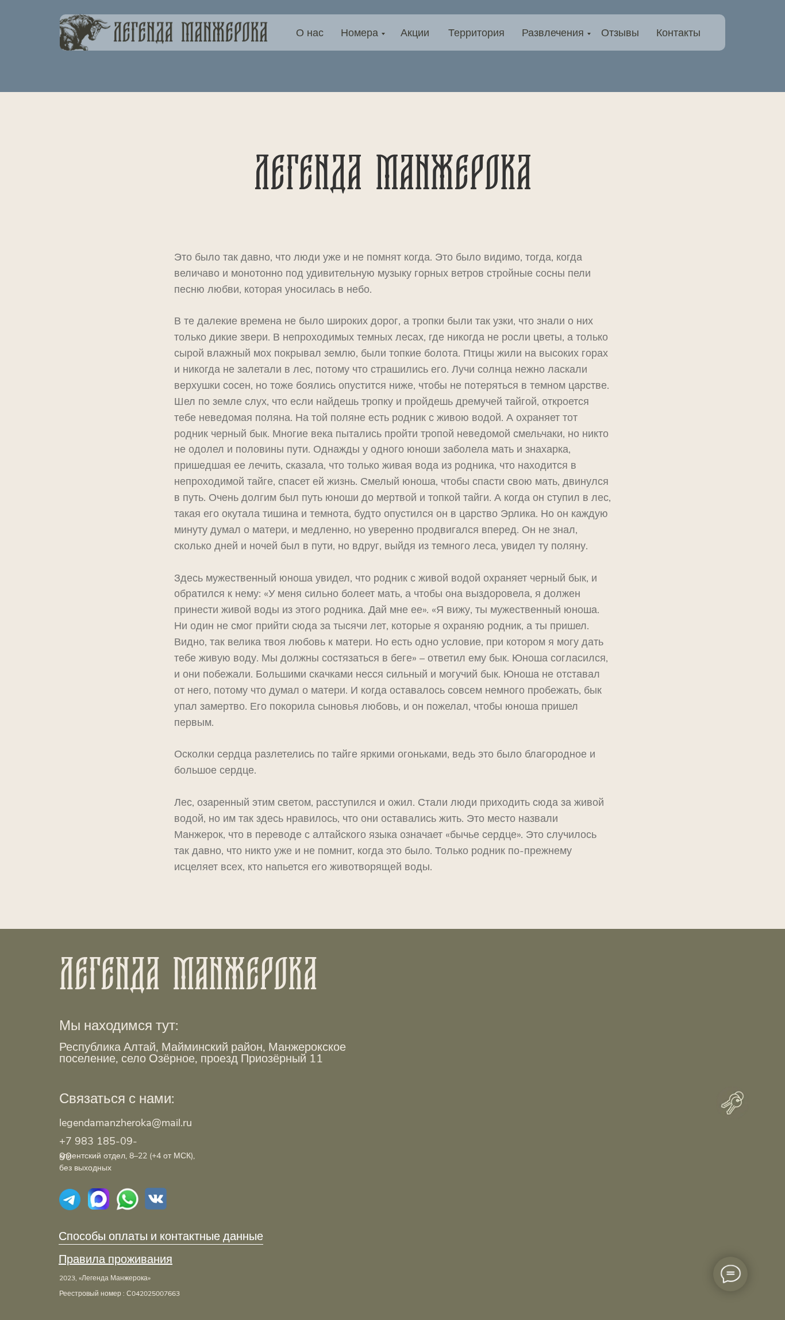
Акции (415, 33)
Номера (359, 33)
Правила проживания (115, 1259)
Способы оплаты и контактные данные (161, 1236)
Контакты (678, 33)
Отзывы (620, 33)
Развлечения (553, 33)
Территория (476, 33)
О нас (310, 33)
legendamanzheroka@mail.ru (125, 1123)
